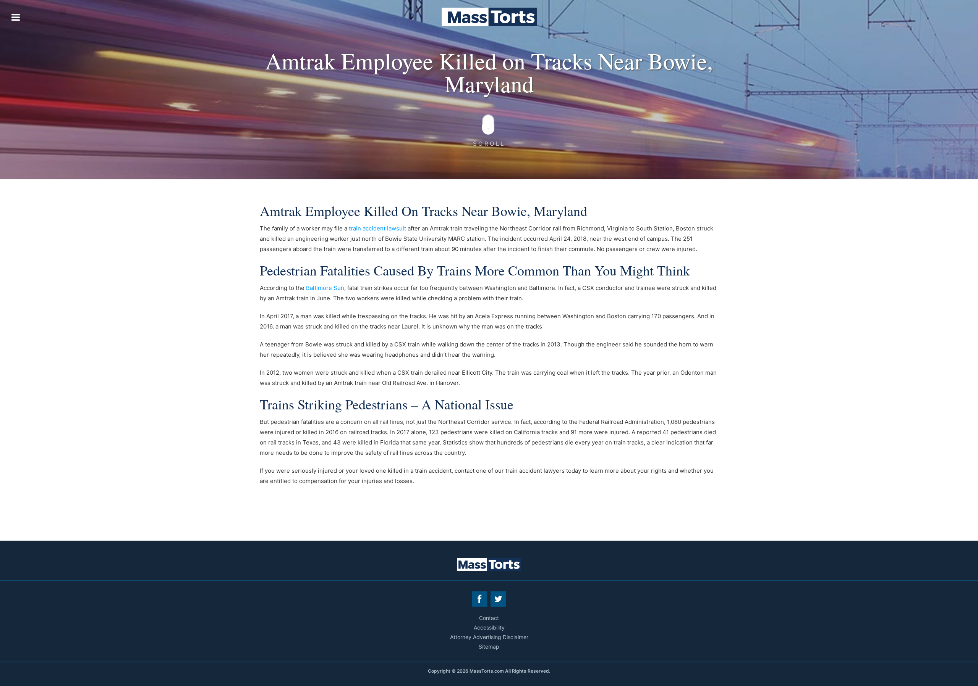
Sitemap (489, 646)
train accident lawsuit (377, 228)
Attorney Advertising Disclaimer (489, 637)
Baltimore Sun (325, 287)
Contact (489, 618)
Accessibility (489, 627)
